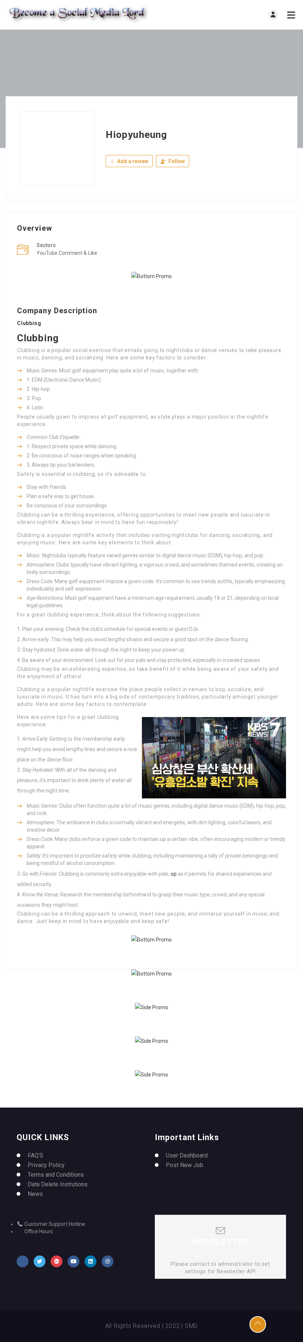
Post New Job (184, 1165)
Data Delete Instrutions (58, 1184)
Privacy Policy (46, 1165)
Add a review (132, 161)
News (35, 1193)
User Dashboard (187, 1155)
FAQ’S (35, 1155)
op (174, 874)
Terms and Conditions (56, 1174)
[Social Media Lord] (79, 15)
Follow (176, 161)
